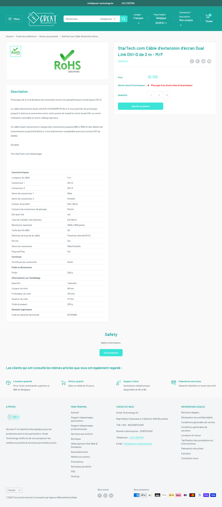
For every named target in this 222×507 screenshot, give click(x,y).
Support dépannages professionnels (82, 427)
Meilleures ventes (80, 456)
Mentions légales (190, 412)
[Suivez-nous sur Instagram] (105, 495)
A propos (186, 453)
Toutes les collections (26, 36)
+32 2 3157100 (128, 3)
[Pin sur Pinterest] (198, 61)
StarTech (123, 61)
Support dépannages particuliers (82, 419)
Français (11, 490)
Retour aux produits (49, 36)
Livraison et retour (191, 435)
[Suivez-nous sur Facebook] (100, 495)
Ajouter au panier (141, 106)
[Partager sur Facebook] (192, 61)
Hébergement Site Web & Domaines (84, 445)
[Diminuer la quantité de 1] (151, 95)
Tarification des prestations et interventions (197, 442)
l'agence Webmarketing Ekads (63, 497)
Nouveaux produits (81, 466)
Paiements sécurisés (192, 448)
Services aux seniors (82, 433)
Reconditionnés (79, 451)
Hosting (75, 476)
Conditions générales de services (194, 429)
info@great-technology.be (100, 3)
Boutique (76, 438)
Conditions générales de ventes (198, 422)
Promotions (77, 461)
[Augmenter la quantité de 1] (167, 95)
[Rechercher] (123, 19)
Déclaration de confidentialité (197, 417)
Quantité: (123, 95)
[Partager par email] (209, 61)
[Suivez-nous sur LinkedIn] (111, 495)
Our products (111, 352)
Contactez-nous (189, 458)
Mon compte (186, 20)
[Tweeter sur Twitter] (203, 61)
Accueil (9, 36)
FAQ (73, 471)
